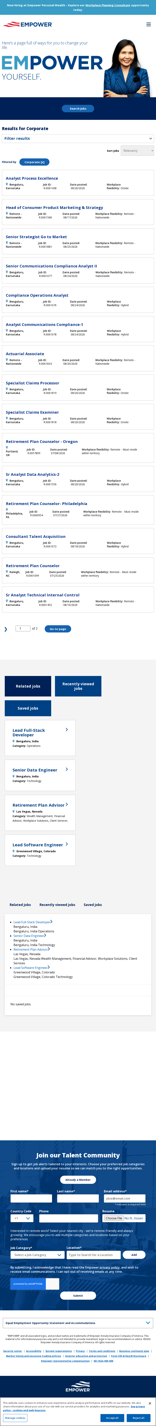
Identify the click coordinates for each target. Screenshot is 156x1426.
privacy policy (110, 1267)
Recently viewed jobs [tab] (78, 686)
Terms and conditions (102, 1351)
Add (134, 1255)
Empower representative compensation (65, 1361)
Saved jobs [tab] (28, 708)
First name (19, 1191)
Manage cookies (15, 1418)
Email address (115, 1191)
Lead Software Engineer (38, 844)
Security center (12, 1351)
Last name (66, 1191)
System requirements (58, 1351)
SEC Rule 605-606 (103, 1361)
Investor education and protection (86, 1356)
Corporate (32, 162)
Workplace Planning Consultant (107, 5)
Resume (108, 1211)
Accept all (112, 1418)
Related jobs (20, 904)
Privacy (80, 1351)
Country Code (20, 1211)
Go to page (58, 629)
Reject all (138, 1418)
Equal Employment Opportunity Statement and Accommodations (50, 1323)
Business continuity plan (134, 1351)
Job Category (21, 1248)
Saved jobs (93, 904)
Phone (44, 1211)
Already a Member (78, 1180)
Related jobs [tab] (28, 686)
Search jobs (78, 108)
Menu (148, 25)
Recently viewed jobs (57, 904)
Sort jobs (113, 151)
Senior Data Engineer (35, 770)
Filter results (17, 138)
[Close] (150, 1403)
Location (74, 1248)
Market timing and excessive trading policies (33, 1356)
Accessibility (33, 1351)
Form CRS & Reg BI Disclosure (128, 1356)
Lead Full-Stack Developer (29, 732)
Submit (78, 1295)
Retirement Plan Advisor (38, 805)
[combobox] (37, 1255)
